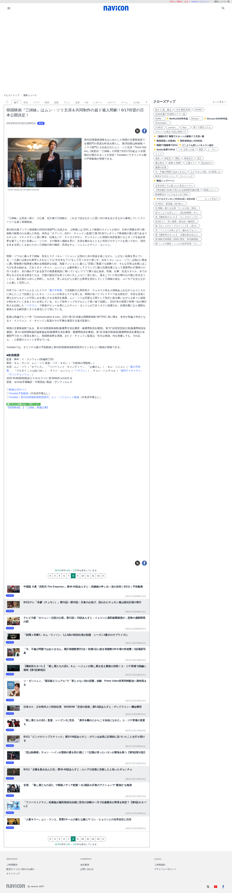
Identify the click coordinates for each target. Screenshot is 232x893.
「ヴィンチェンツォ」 (19, 374)
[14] (103, 575)
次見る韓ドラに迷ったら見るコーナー (174, 185)
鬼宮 (157, 158)
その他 (136, 102)
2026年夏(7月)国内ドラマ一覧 (170, 114)
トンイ (158, 154)
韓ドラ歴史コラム (202, 127)
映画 (47, 102)
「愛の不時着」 (56, 290)
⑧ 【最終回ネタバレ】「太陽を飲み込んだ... (177, 234)
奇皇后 (167, 158)
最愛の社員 (160, 167)
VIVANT (198, 109)
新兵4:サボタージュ (165, 176)
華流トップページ (165, 180)
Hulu (185, 127)
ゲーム (124, 102)
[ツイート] (137, 130)
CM (86, 102)
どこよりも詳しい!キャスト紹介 (198, 145)
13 (98, 576)
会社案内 (84, 864)
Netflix (159, 118)
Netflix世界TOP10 (166, 149)
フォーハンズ (186, 176)
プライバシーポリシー (165, 869)
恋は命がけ (206, 163)
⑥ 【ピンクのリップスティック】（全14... (176, 226)
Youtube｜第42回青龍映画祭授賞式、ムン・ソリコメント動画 (44, 397)
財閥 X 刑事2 (175, 163)
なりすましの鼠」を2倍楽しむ (206, 171)
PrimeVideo (162, 123)
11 (88, 576)
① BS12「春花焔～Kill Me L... (170, 203)
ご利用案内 (11, 864)
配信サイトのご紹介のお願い (20, 869)
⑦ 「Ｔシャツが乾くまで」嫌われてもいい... (177, 230)
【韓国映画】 (14, 407)
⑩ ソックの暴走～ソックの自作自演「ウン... (177, 243)
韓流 (26, 102)
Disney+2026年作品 (217, 118)
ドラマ (36, 102)
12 (93, 576)
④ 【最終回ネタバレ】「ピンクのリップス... (177, 217)
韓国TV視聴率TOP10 (167, 145)
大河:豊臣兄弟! (183, 109)
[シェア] (144, 130)
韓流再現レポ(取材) (166, 140)
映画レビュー (210, 190)
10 (82, 576)
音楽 (77, 102)
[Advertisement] (116, 37)
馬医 (201, 149)
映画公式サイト (18, 389)
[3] (50, 575)
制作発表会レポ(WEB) (191, 140)
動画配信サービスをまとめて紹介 (171, 194)
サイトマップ (13, 873)
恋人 (199, 158)
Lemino (173, 127)
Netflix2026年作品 (178, 118)
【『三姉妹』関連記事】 (35, 407)
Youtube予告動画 (18, 393)
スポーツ (111, 102)
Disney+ (196, 118)
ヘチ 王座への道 (186, 149)
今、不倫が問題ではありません (170, 171)
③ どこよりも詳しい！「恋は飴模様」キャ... (177, 212)
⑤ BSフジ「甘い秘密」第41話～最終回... (175, 221)
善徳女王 (188, 158)
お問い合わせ (87, 869)
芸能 (56, 102)
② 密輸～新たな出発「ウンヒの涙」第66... (176, 208)
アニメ (67, 102)
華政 (177, 158)
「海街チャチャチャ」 (130, 370)
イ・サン (212, 149)
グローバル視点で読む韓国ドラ (170, 131)
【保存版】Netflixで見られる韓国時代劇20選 (177, 190)
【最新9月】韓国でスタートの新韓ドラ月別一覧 (180, 136)
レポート (97, 102)
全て (16, 102)
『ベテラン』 (31, 305)
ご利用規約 (159, 864)
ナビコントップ (11, 95)
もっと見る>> (208, 199)
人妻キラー (191, 163)
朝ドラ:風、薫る (163, 109)
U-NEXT (159, 127)
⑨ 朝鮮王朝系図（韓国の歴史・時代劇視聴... (177, 239)
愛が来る (159, 163)
